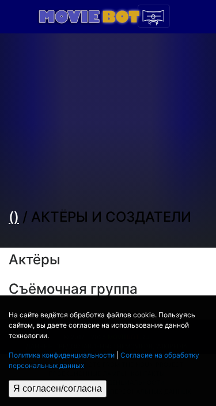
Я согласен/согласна (57, 388)
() (14, 216)
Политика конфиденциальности (62, 355)
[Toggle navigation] (154, 16)
